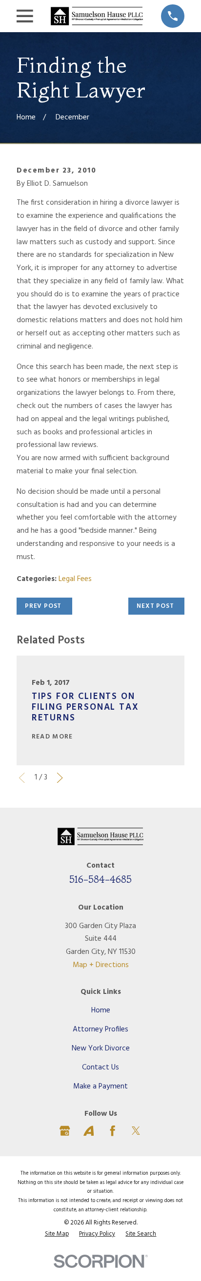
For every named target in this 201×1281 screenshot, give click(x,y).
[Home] (97, 16)
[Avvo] (88, 1131)
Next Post (155, 606)
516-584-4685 (100, 879)
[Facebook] (112, 1131)
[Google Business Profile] (65, 1131)
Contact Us (100, 1067)
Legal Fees (75, 579)
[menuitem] (57, 1234)
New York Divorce (101, 1048)
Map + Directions (101, 965)
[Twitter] (136, 1131)
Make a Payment (100, 1086)
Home (100, 1010)
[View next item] (60, 778)
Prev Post (43, 606)
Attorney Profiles (100, 1029)
